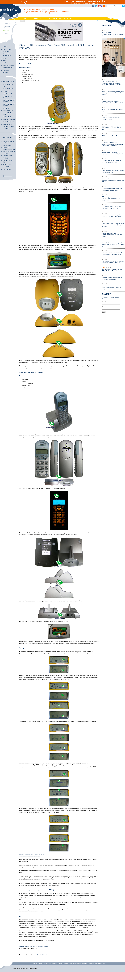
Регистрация (105, 297)
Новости (35, 963)
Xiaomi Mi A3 (7, 117)
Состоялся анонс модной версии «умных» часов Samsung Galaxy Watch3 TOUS (113, 127)
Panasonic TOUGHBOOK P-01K (9, 148)
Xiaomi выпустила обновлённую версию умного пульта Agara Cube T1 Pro (113, 261)
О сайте (5, 73)
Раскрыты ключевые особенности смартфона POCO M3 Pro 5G (111, 207)
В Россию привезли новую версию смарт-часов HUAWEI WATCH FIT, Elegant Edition (111, 198)
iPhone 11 (6, 91)
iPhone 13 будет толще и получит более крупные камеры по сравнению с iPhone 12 (113, 244)
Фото (4, 60)
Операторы (7, 55)
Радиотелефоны (8, 65)
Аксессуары (7, 49)
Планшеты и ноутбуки (7, 52)
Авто (4, 58)
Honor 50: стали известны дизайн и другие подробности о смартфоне (112, 215)
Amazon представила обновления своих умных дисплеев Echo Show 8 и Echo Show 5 (113, 93)
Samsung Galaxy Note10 (9, 104)
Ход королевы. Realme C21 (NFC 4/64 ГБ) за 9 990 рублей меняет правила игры (48, 11)
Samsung (37, 18)
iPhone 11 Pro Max (7, 96)
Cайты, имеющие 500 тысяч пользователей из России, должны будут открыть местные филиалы (111, 83)
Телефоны (7, 23)
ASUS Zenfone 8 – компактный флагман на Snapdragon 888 (113, 171)
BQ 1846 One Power (7, 113)
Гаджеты (6, 27)
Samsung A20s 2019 (7, 161)
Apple (5, 47)
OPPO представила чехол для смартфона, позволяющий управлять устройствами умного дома (112, 144)
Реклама (6, 70)
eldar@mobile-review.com (44, 955)
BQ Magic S (6, 167)
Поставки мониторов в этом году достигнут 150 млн (111, 118)
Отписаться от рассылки (109, 299)
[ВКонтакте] (93, 6)
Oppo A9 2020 (7, 164)
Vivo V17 (5, 158)
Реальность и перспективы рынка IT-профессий (39, 13)
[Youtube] (98, 6)
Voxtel (33, 940)
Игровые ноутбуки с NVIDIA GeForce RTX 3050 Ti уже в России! (112, 270)
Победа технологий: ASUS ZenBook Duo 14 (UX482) (40, 9)
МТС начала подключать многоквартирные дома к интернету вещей (112, 234)
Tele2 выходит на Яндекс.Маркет (111, 136)
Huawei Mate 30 (8, 89)
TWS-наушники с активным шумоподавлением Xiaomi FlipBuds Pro (113, 153)
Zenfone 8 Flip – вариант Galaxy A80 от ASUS (113, 110)
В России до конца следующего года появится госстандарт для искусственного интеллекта (112, 162)
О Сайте (103, 963)
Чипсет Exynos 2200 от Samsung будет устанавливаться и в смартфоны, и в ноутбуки (113, 225)
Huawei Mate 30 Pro (8, 85)
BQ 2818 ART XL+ (8, 110)
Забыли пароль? (114, 297)
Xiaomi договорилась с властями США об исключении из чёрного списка (112, 253)
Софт (4, 63)
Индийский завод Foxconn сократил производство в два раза (112, 278)
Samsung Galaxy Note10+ (9, 100)
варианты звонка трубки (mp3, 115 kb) (29, 856)
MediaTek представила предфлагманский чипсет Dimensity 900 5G (113, 34)
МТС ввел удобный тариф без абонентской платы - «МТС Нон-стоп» (112, 102)
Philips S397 (7, 169)
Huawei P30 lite (8, 124)
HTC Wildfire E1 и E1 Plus (9, 152)
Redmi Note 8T (7, 155)
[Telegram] (95, 6)
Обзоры (27, 18)
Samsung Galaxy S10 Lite (9, 142)
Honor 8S (6, 108)
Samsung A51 (7, 145)
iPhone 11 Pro (7, 93)
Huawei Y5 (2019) (8, 122)
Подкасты (67, 18)
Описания (57, 18)
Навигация (65, 963)
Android (6, 30)
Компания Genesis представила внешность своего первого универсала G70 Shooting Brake (113, 180)
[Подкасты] (101, 6)
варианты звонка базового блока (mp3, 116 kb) (32, 854)
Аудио (5, 33)
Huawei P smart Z (9, 119)
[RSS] (104, 6)
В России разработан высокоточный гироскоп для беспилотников (112, 189)
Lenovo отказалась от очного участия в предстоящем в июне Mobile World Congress (113, 287)
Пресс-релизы (8, 68)
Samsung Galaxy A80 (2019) (9, 127)
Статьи (47, 18)
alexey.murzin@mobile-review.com (39, 946)
